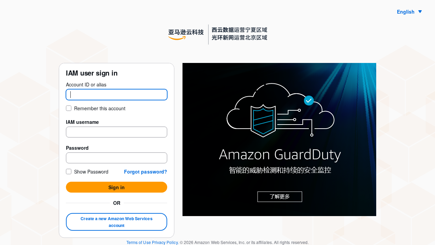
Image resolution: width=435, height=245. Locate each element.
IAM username (82, 121)
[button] (145, 171)
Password (77, 147)
